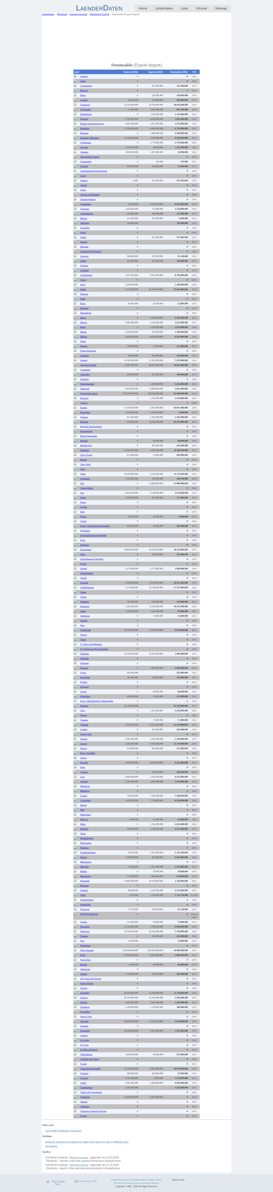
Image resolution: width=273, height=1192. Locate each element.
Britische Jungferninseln (91, 426)
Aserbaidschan (86, 213)
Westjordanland (87, 384)
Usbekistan (85, 1097)
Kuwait (83, 460)
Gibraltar (84, 266)
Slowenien (85, 1031)
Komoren (84, 687)
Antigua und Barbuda (89, 195)
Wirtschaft (62, 14)
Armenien (84, 209)
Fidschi (83, 578)
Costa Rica (85, 374)
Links (184, 8)
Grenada (84, 76)
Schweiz (84, 998)
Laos (82, 777)
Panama (83, 346)
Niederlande (85, 630)
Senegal (83, 988)
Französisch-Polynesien (90, 251)
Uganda (83, 922)
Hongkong (85, 606)
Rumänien (84, 128)
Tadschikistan (86, 1054)
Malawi (83, 805)
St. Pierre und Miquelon (91, 644)
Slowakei (84, 1021)
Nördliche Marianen (89, 914)
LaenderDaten (99, 8)
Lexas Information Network (147, 1183)
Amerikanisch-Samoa (89, 157)
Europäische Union (88, 393)
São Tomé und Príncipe (90, 979)
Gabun (83, 237)
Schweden (84, 993)
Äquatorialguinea (88, 199)
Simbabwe (85, 1007)
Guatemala (85, 479)
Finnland (84, 583)
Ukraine (83, 739)
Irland (83, 497)
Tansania (84, 720)
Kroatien (84, 762)
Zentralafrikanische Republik (93, 535)
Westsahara (85, 531)
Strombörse (51, 1146)
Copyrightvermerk (139, 1180)
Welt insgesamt (87, 950)
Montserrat (85, 786)
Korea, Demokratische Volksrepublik (96, 701)
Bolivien (84, 90)
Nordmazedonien (87, 852)
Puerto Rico (85, 960)
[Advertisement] (136, 38)
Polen (82, 955)
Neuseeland (85, 904)
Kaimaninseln (86, 431)
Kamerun (84, 398)
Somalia (84, 1035)
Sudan (83, 639)
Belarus (83, 322)
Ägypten (84, 147)
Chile (82, 469)
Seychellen (85, 1012)
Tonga (83, 280)
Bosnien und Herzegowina (92, 124)
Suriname (84, 663)
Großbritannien (87, 587)
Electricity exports (79, 1157)
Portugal (84, 119)
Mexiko (83, 857)
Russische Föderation (89, 138)
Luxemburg (85, 800)
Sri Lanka (84, 1040)
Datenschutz (155, 1180)
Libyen (83, 691)
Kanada (83, 408)
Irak (82, 483)
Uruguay (84, 1078)
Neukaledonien (87, 900)
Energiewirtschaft (78, 14)
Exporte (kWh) (131, 72)
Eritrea (83, 564)
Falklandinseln (86, 573)
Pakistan (84, 936)
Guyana (83, 507)
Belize (83, 95)
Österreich (84, 931)
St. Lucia (84, 1045)
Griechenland (86, 275)
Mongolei (84, 867)
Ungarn (83, 744)
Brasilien (84, 422)
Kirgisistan (85, 677)
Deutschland (85, 550)
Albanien (84, 152)
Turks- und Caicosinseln (91, 1092)
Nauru (83, 502)
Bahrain (83, 218)
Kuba (82, 767)
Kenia (82, 303)
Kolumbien (85, 696)
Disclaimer (119, 1183)
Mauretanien (85, 843)
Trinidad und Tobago (89, 1059)
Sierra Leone (86, 1016)
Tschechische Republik (90, 1069)
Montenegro (85, 876)
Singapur (84, 1026)
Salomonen (85, 969)
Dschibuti (84, 379)
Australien (84, 228)
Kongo (83, 516)
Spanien (83, 360)
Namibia (84, 890)
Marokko (84, 829)
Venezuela (84, 1106)
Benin (82, 327)
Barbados (84, 308)
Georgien (84, 256)
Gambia (83, 242)
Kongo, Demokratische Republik (94, 526)
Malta (82, 824)
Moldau (83, 871)
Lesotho (83, 729)
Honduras (84, 602)
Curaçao (84, 403)
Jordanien (84, 355)
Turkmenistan (86, 1087)
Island (83, 81)
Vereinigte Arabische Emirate (93, 1111)
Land (76, 72)
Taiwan (83, 715)
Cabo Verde (85, 464)
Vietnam (84, 417)
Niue (82, 625)
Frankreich (85, 105)
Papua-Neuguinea (88, 351)
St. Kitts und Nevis (88, 1050)
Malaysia (84, 819)
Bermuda (84, 247)
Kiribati (83, 682)
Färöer (83, 341)
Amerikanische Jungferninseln (93, 171)
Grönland (84, 270)
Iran (82, 493)
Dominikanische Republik (91, 559)
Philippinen (85, 945)
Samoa (83, 592)
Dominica (84, 545)
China (82, 474)
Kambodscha (86, 114)
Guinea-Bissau (86, 488)
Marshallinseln (86, 838)
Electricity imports (79, 1165)
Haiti (82, 512)
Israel (82, 284)
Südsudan (84, 658)
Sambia (83, 974)
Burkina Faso (86, 445)
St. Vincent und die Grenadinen (94, 649)
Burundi (84, 441)
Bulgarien (84, 450)
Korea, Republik (87, 753)
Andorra (84, 180)
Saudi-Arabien (86, 983)
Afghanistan (85, 143)
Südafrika (84, 654)
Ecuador (84, 100)
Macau (83, 318)
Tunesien (84, 1073)
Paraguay (84, 706)
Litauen (83, 796)
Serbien (83, 1002)
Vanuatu (83, 1102)
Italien (83, 289)
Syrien (83, 673)
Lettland (84, 781)
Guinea (83, 597)
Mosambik (85, 881)
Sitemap (221, 8)
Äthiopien (84, 223)
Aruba (83, 190)
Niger (82, 554)
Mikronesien (85, 862)
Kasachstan (85, 412)
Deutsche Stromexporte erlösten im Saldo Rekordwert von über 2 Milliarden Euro (86, 1142)
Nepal (82, 895)
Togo (82, 710)
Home (143, 8)
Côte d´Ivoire (86, 455)
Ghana (83, 261)
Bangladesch (85, 313)
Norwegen (84, 927)
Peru (82, 941)
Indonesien (85, 616)
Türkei (83, 1083)
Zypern (83, 1116)
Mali (82, 810)
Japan (82, 299)
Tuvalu (83, 1064)
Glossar (201, 8)
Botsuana (84, 133)
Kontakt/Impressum (120, 1180)
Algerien (84, 166)
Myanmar (84, 886)
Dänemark (84, 389)
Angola (83, 185)
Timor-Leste (85, 734)
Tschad (83, 521)
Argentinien (85, 204)
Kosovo (83, 748)
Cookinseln (85, 370)
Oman (83, 833)
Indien (83, 611)
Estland (83, 568)
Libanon (84, 772)
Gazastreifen (85, 161)
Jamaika (83, 621)
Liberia (83, 758)
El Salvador (85, 109)
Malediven (85, 791)
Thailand (84, 725)
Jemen (83, 232)
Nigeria (83, 635)
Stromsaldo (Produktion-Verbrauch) (63, 1130)
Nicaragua (84, 909)
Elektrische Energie (99, 14)
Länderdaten (164, 8)
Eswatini (84, 668)
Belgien (83, 337)
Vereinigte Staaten (88, 365)
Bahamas (84, 294)
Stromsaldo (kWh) (179, 72)
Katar (82, 540)
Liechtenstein (86, 86)
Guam (83, 176)
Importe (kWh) (155, 72)
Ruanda (83, 964)
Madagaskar (85, 815)
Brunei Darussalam (88, 436)
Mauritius (84, 848)
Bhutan (83, 332)
